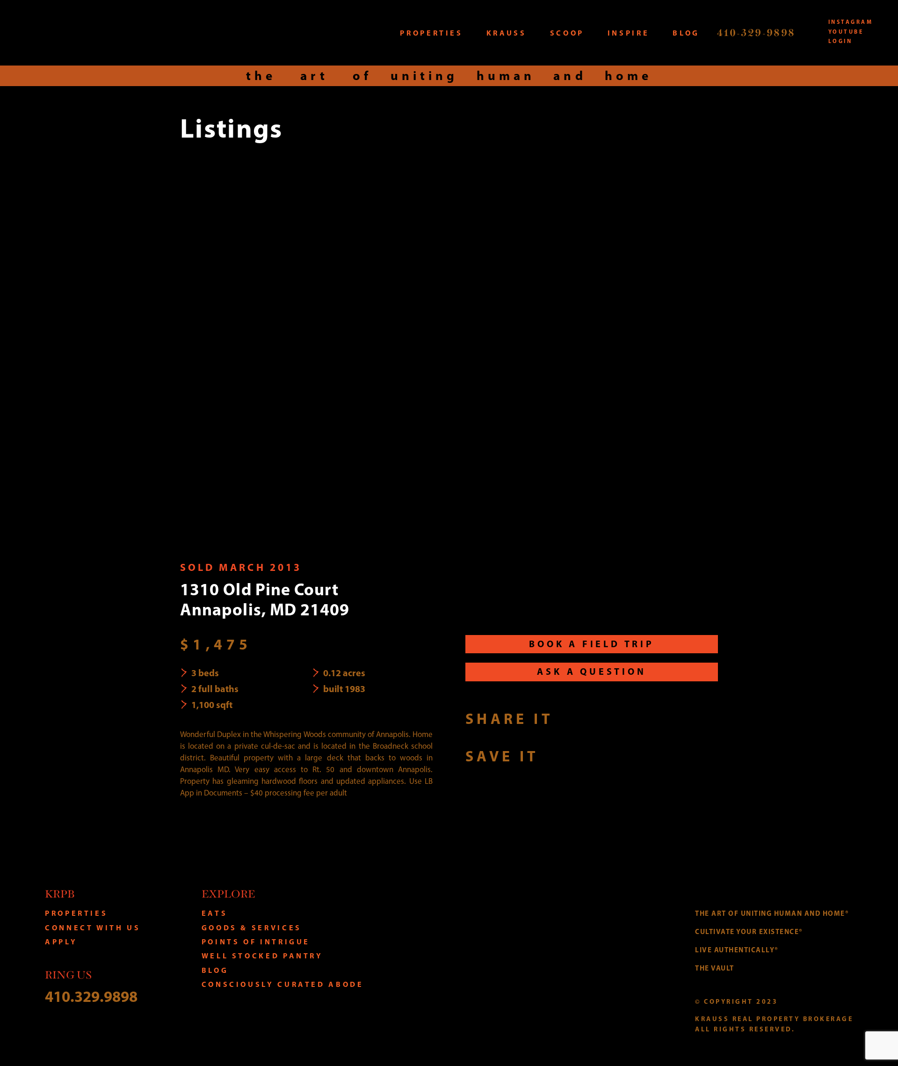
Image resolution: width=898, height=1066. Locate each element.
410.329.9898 (91, 996)
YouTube (845, 31)
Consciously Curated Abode (283, 984)
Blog (215, 970)
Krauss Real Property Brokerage (120, 32)
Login (840, 40)
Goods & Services (252, 927)
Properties (76, 913)
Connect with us (93, 927)
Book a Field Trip (591, 644)
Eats (215, 913)
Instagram (850, 21)
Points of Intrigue (256, 941)
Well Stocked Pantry (262, 955)
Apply (61, 941)
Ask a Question (591, 671)
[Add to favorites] (556, 755)
